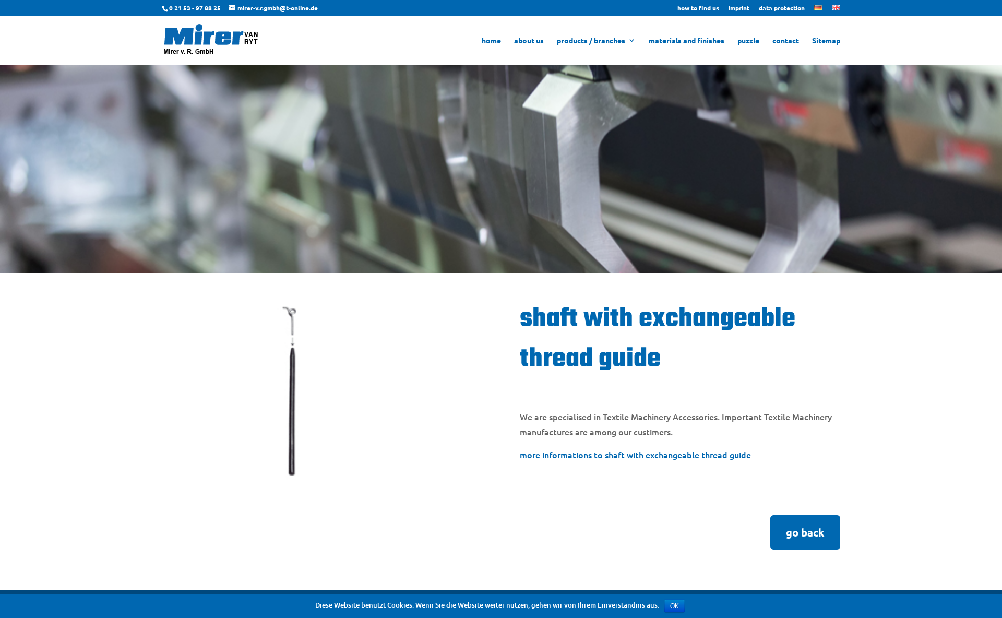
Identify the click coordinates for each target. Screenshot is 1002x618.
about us (529, 41)
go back (805, 532)
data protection (782, 8)
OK (674, 606)
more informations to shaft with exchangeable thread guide (635, 454)
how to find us (698, 8)
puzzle (748, 41)
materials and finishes (686, 41)
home (491, 41)
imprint (739, 8)
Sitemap (826, 41)
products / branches (591, 41)
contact (785, 41)
